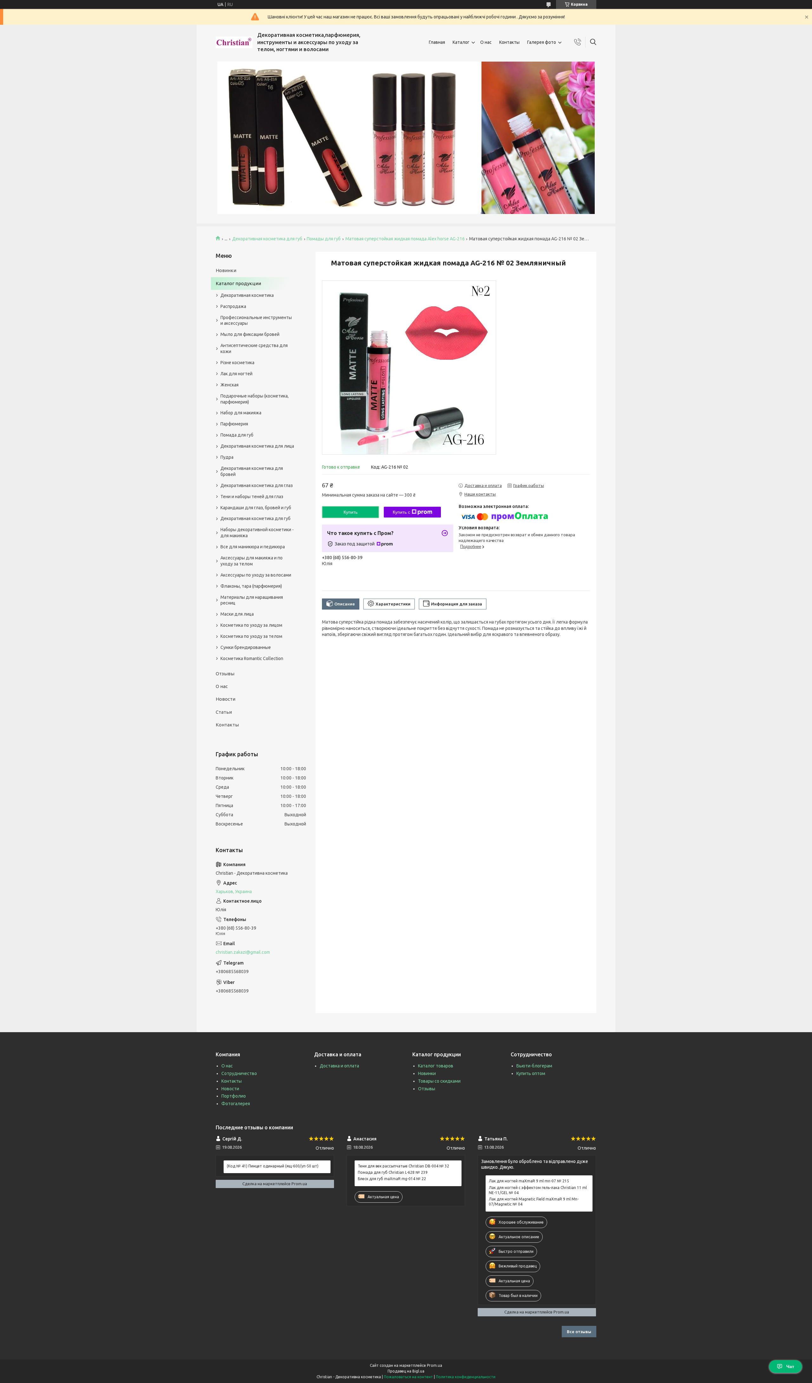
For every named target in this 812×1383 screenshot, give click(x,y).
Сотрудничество (239, 1073)
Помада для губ (236, 435)
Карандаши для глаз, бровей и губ (255, 507)
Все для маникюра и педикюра (252, 546)
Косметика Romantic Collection (251, 658)
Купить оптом (530, 1073)
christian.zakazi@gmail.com (243, 952)
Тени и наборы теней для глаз (251, 496)
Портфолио (233, 1096)
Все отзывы (579, 1331)
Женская (229, 384)
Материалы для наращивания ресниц (251, 600)
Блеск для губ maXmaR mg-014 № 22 (392, 1179)
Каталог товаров (435, 1065)
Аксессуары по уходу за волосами (255, 575)
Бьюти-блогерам (534, 1065)
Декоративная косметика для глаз (256, 485)
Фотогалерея (235, 1103)
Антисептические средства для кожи (254, 348)
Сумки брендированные (245, 647)
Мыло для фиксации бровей (249, 334)
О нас (486, 42)
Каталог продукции (238, 283)
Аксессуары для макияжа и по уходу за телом (251, 560)
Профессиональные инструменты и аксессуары (256, 320)
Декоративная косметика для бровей (251, 471)
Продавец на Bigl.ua (406, 1371)
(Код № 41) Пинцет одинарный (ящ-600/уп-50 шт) (272, 1166)
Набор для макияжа (240, 412)
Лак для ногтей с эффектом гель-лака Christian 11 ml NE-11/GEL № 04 (538, 1190)
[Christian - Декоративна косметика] (234, 42)
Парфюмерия (234, 423)
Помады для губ (324, 238)
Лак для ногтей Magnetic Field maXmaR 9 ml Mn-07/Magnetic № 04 (534, 1201)
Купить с (401, 512)
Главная (437, 42)
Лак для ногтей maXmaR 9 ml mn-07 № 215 (529, 1181)
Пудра (226, 457)
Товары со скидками (439, 1081)
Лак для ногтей (236, 373)
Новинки (226, 270)
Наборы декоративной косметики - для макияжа (257, 532)
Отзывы (225, 673)
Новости (225, 699)
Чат (790, 1366)
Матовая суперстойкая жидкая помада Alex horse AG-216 (405, 238)
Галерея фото (541, 42)
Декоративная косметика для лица (257, 446)
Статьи (224, 712)
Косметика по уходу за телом (251, 636)
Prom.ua (434, 1365)
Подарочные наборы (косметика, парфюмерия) (254, 398)
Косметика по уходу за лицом (251, 625)
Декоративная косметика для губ (267, 238)
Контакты (509, 42)
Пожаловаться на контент (408, 1377)
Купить (350, 512)
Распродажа (233, 306)
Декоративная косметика (247, 295)
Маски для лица (237, 614)
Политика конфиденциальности (465, 1377)
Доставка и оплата (339, 1065)
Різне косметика (237, 362)
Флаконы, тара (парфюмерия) (251, 586)
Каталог (461, 42)
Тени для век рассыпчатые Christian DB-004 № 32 (403, 1166)
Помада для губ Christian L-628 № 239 (393, 1172)
